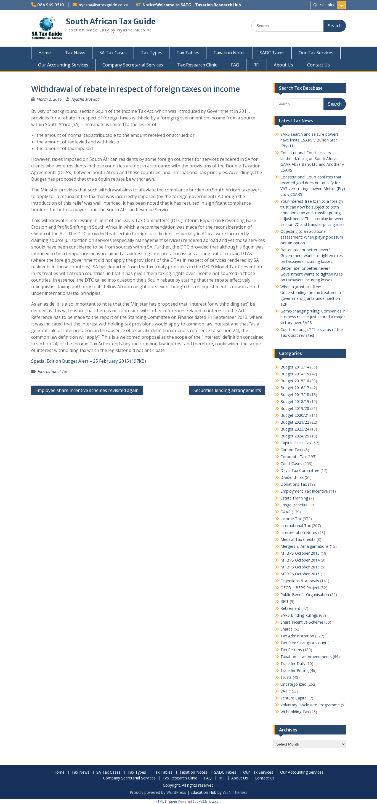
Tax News (75, 53)
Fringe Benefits (293, 504)
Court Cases (291, 463)
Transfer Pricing (294, 670)
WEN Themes (235, 792)
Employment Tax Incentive (304, 491)
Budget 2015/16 (294, 380)
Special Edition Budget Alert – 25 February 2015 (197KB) (88, 361)
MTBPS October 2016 (300, 573)
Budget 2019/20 (294, 408)
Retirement (290, 608)
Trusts (286, 677)
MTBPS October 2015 (300, 567)
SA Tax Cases (113, 53)
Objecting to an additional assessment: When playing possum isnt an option (311, 237)
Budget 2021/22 (294, 422)
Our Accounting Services (63, 65)
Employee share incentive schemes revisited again (87, 390)
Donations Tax (293, 484)
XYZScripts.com (210, 801)
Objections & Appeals (299, 580)
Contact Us (318, 65)
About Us (283, 65)
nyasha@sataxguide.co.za (103, 4)
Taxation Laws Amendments (306, 656)
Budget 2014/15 (294, 373)
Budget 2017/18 (294, 394)
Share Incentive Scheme (301, 622)
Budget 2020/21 (294, 415)
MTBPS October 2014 (300, 560)
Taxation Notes (229, 53)
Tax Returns (291, 649)
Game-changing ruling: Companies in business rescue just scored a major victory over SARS (313, 316)
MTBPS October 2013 (300, 553)
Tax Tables (187, 53)
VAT (284, 691)
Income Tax (291, 518)
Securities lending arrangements (227, 390)
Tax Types (151, 53)
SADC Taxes (272, 53)
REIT (284, 601)
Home (44, 53)
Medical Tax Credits (297, 539)
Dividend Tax (292, 477)
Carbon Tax (290, 449)
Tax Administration (297, 636)
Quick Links (323, 4)
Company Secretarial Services (132, 65)
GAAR (285, 511)
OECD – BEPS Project (299, 587)
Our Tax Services (316, 53)
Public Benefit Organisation (304, 594)
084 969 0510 (50, 4)
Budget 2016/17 (294, 387)
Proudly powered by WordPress (158, 792)
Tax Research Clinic (197, 65)
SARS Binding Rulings (299, 615)
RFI (256, 65)
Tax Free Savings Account (303, 642)
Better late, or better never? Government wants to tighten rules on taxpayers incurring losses (311, 255)
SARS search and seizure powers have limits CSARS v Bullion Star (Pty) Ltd (309, 140)
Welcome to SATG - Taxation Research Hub (198, 4)
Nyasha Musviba (85, 99)
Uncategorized (293, 684)
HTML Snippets (166, 801)
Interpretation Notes (298, 532)
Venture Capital (293, 698)
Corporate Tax (293, 456)
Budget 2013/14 (294, 367)
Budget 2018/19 (294, 401)
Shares (286, 629)
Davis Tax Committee (299, 470)
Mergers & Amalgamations (304, 546)
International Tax (53, 371)
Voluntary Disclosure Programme (310, 704)
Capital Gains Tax (295, 442)
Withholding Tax (294, 711)
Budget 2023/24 (294, 429)
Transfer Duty (292, 663)
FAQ (235, 65)
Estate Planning (294, 498)
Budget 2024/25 (294, 436)
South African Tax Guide (111, 21)
